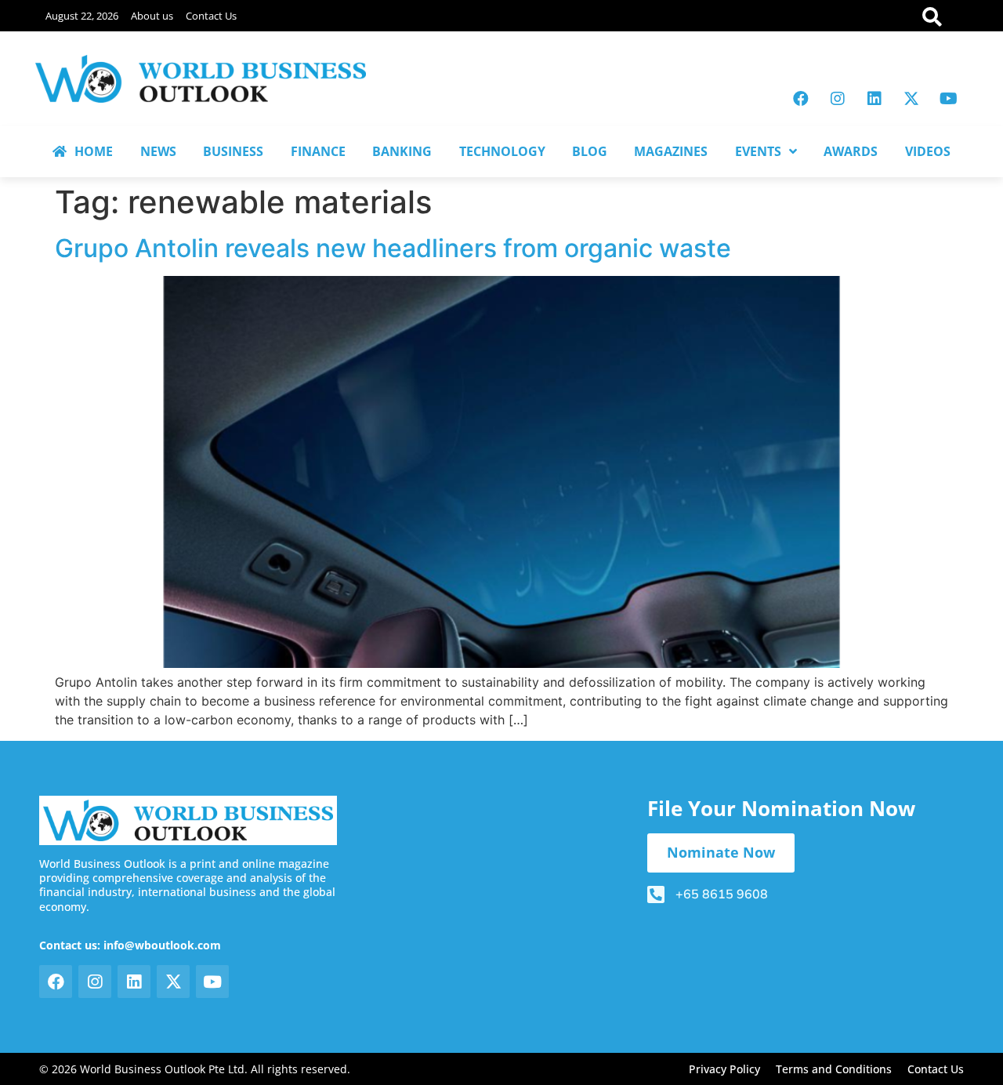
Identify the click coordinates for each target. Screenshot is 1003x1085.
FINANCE (318, 151)
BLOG (589, 151)
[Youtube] (948, 98)
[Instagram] (837, 98)
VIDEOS (927, 151)
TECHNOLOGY (502, 151)
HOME (93, 151)
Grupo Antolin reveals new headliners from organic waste (393, 248)
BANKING (402, 151)
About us (152, 16)
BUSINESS (233, 151)
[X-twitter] (911, 98)
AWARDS (851, 151)
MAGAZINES (671, 151)
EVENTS (758, 151)
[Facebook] (801, 98)
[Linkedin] (874, 98)
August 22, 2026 (81, 16)
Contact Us (211, 16)
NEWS (158, 151)
